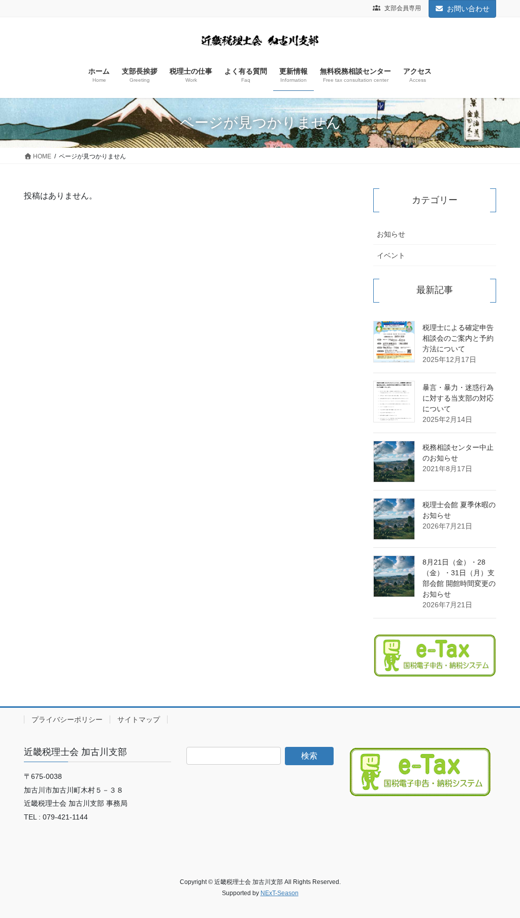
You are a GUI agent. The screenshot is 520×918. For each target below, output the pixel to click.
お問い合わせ (468, 9)
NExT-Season (280, 893)
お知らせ (391, 234)
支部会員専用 (402, 8)
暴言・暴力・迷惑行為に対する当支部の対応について (458, 398)
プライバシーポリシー (67, 719)
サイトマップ (138, 719)
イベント (391, 255)
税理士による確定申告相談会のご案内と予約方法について (458, 338)
